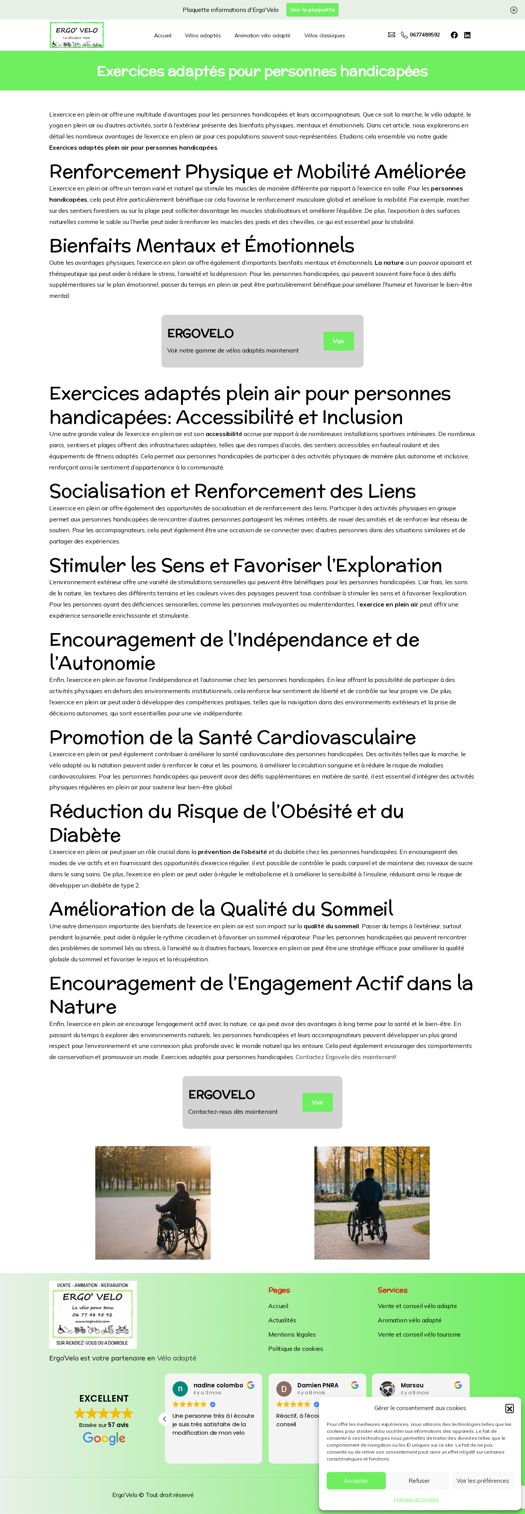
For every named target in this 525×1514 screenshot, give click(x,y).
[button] (509, 1408)
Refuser (419, 1480)
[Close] (514, 10)
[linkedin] (467, 35)
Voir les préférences (483, 1480)
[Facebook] (454, 35)
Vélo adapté (176, 1358)
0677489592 (425, 35)
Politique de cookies (416, 1499)
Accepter (356, 1480)
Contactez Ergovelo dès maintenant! (346, 1057)
